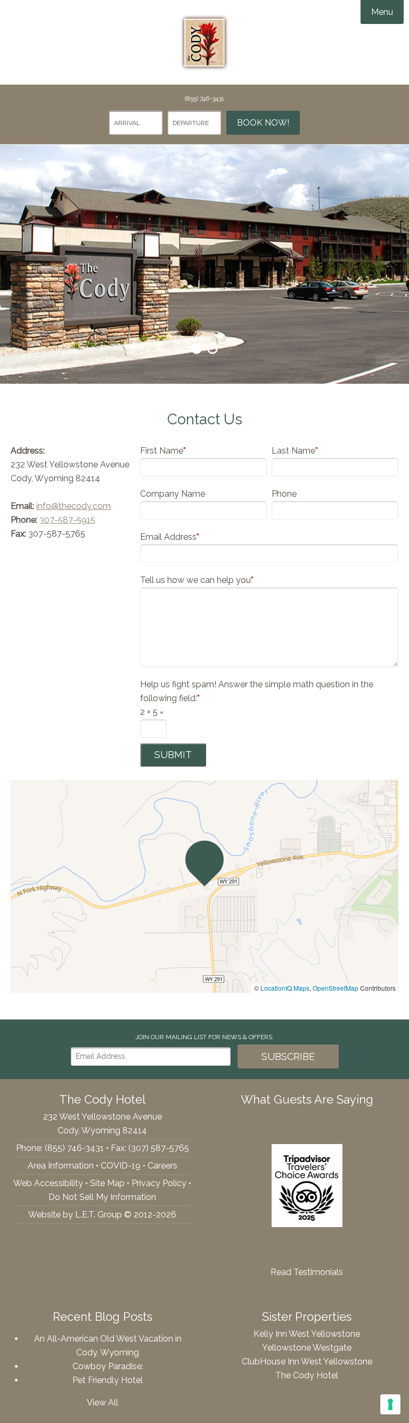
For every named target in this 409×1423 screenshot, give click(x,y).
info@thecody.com (73, 506)
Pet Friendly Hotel (107, 1380)
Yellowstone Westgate (306, 1348)
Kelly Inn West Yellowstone (306, 1334)
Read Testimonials (307, 1272)
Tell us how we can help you (196, 580)
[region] (204, 886)
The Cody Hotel (204, 42)
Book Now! (263, 123)
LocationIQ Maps (284, 987)
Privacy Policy (159, 1183)
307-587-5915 (67, 520)
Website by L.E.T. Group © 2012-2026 (102, 1215)
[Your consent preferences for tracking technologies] (390, 1404)
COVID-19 (121, 1166)
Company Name (172, 494)
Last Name (295, 451)
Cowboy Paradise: (107, 1366)
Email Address (169, 537)
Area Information (61, 1166)
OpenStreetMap (335, 987)
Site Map (107, 1183)
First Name (163, 451)
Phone (284, 494)
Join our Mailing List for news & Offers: (204, 1037)
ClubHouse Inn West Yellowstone (307, 1361)
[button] (204, 863)
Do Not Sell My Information (102, 1197)
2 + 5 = (151, 712)
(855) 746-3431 (204, 98)
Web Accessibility (48, 1183)
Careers (162, 1166)
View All (102, 1402)
